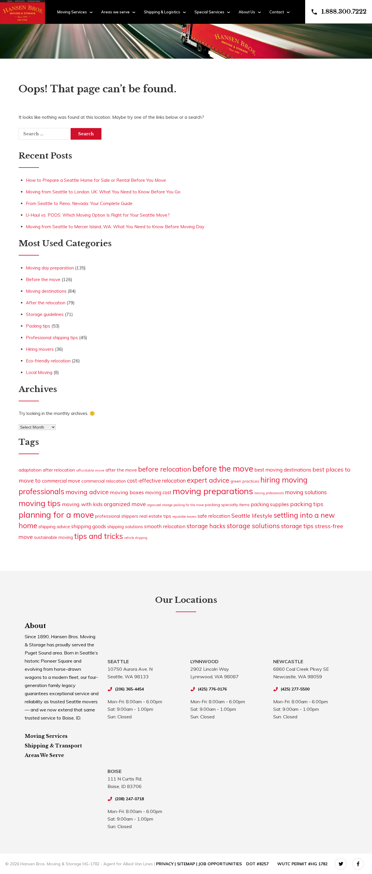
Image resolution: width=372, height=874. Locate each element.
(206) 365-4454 (129, 689)
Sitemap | (187, 863)
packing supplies (270, 504)
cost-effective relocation (156, 480)
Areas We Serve (44, 755)
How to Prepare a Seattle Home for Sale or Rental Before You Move (96, 180)
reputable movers (184, 517)
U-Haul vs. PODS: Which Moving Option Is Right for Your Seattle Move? (98, 215)
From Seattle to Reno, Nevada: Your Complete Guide (79, 203)
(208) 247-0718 (129, 798)
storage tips (297, 526)
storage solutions (253, 525)
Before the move (43, 279)
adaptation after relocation (47, 470)
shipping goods (88, 526)
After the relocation (45, 302)
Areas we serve (115, 12)
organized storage (159, 505)
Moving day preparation (50, 268)
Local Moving (39, 372)
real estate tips (155, 516)
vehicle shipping (135, 538)
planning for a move (56, 514)
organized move (125, 504)
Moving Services (72, 12)
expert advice (208, 480)
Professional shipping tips (52, 337)
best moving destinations (282, 470)
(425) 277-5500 (295, 689)
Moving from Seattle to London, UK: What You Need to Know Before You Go (103, 192)
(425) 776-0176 (212, 689)
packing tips (306, 504)
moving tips (40, 503)
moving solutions (306, 492)
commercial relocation (103, 481)
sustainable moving (53, 537)
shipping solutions (125, 526)
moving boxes (127, 492)
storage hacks (206, 526)
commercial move (61, 481)
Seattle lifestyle (251, 515)
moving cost (158, 492)
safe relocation (214, 516)
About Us (247, 12)
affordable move (90, 470)
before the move (222, 468)
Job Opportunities (220, 863)
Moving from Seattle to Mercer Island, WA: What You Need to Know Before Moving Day (115, 226)
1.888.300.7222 (343, 11)
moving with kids (82, 504)
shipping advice (54, 526)
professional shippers (116, 516)
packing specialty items (227, 504)
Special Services (209, 12)
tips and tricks (98, 536)
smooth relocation (164, 526)
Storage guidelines (45, 314)
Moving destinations (46, 291)
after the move (121, 470)
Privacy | (166, 863)
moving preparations (213, 491)
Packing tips (38, 326)
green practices (244, 481)
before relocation (164, 469)
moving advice (87, 492)
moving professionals (269, 493)
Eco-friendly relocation (48, 361)
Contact (276, 12)
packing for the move (189, 505)
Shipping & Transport (53, 746)
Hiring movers (40, 349)
